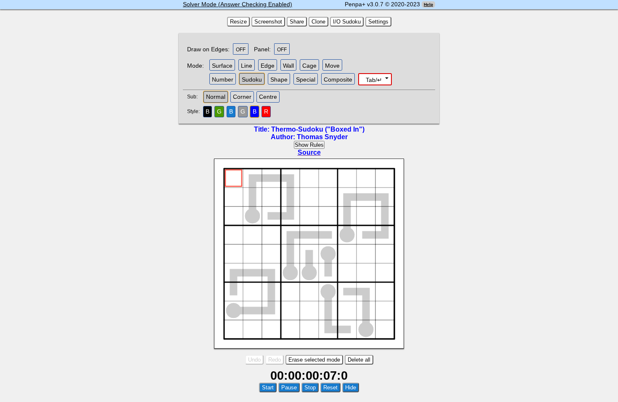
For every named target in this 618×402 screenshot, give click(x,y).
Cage (309, 65)
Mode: (195, 65)
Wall (288, 65)
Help (428, 4)
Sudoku (252, 79)
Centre (268, 96)
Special (305, 79)
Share (297, 22)
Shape (279, 79)
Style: (194, 111)
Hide (350, 387)
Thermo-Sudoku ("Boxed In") (317, 129)
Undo (254, 360)
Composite (338, 79)
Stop (310, 387)
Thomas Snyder (322, 136)
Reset (330, 387)
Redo (274, 360)
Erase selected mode (314, 360)
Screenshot (268, 22)
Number (222, 79)
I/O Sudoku (347, 22)
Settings (378, 22)
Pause (289, 387)
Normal (215, 96)
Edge (268, 65)
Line (246, 65)
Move (332, 65)
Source (309, 152)
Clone (318, 22)
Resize (238, 22)
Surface (222, 65)
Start (268, 387)
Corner (242, 96)
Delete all (359, 360)
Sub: (194, 97)
